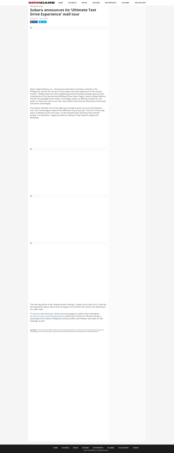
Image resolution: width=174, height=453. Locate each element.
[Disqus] (68, 361)
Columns (125, 3)
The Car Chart (140, 3)
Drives (84, 3)
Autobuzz (72, 3)
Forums (136, 448)
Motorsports (110, 3)
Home (60, 3)
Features (96, 3)
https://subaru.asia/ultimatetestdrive (48, 316)
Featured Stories (36, 6)
